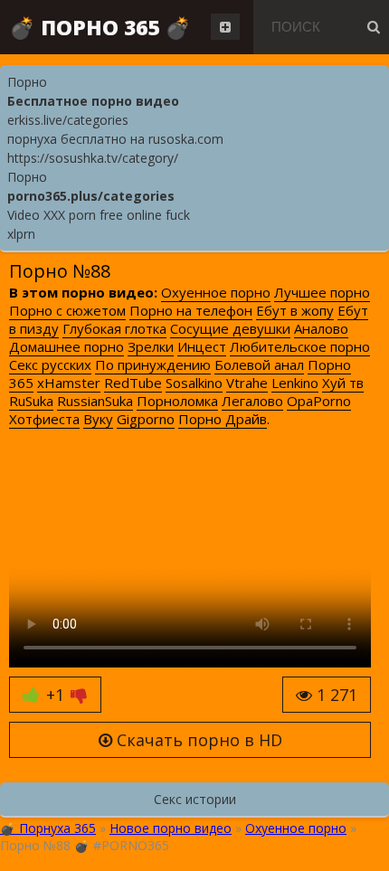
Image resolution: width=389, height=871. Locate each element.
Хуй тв (343, 383)
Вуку (98, 419)
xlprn (21, 233)
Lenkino (294, 383)
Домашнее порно (66, 346)
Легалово (252, 401)
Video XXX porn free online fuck (98, 214)
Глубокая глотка (114, 328)
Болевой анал (259, 364)
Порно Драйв (222, 419)
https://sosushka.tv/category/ (92, 157)
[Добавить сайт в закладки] (225, 27)
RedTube (133, 383)
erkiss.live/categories (67, 119)
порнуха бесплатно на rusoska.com (115, 138)
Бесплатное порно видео (93, 100)
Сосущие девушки (230, 328)
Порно (27, 81)
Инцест (201, 346)
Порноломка (177, 401)
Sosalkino (194, 383)
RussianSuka (95, 401)
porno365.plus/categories (91, 195)
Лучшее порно (322, 292)
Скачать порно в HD (197, 740)
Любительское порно (300, 346)
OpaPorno (319, 401)
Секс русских (50, 364)
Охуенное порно (215, 292)
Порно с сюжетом (67, 310)
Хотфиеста (44, 419)
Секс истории (195, 799)
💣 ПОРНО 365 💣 (100, 27)
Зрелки (151, 346)
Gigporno (146, 419)
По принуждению (153, 364)
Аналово (321, 328)
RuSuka (31, 401)
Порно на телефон (190, 310)
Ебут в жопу (295, 310)
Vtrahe (247, 383)
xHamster (68, 383)
